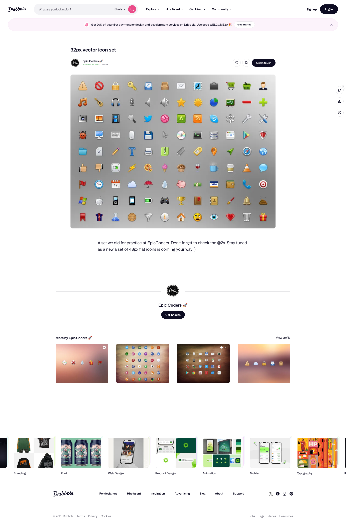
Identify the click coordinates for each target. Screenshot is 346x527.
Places (272, 516)
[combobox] (73, 9)
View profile (283, 337)
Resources (286, 516)
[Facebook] (278, 493)
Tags (261, 516)
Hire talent (134, 493)
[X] (271, 493)
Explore (151, 9)
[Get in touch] (84, 375)
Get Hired (195, 9)
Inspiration (158, 493)
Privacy (93, 516)
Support (238, 493)
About (219, 493)
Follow (105, 64)
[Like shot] (237, 63)
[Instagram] (284, 493)
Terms (81, 516)
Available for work (91, 64)
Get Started (244, 24)
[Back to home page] (17, 9)
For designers (108, 493)
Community (220, 9)
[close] (331, 25)
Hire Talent (173, 9)
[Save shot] (246, 63)
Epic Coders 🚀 (92, 61)
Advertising (182, 493)
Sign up (312, 9)
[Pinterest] (291, 493)
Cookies (106, 516)
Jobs (252, 516)
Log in (329, 9)
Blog (202, 493)
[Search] (132, 9)
